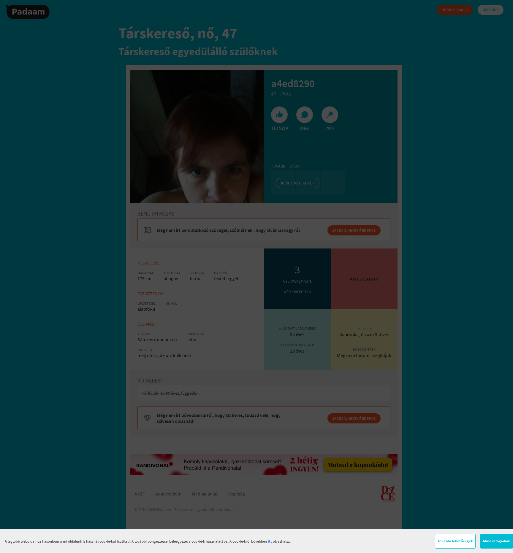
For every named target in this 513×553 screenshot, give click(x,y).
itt (270, 541)
